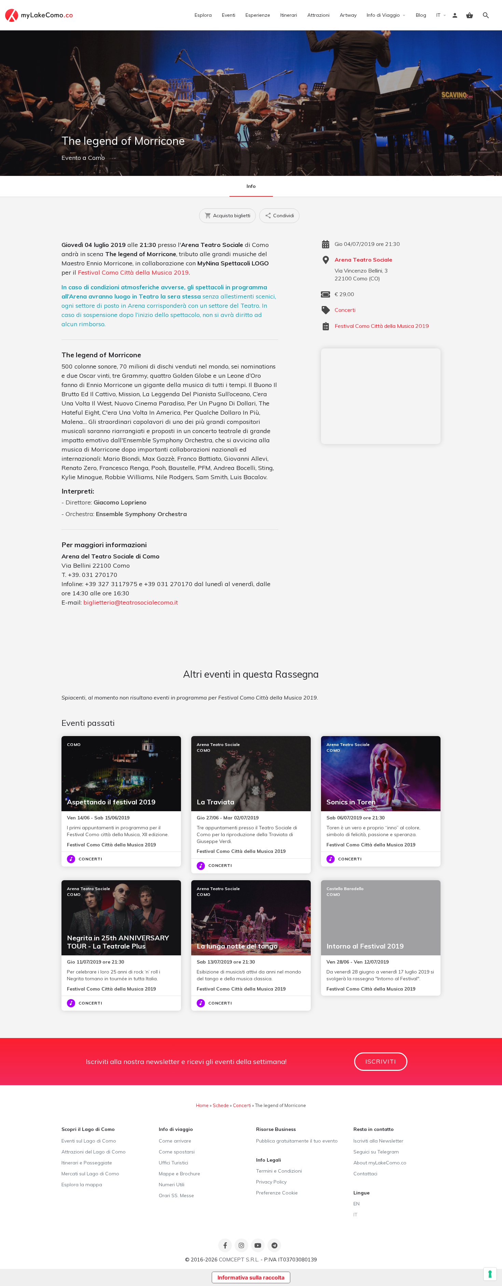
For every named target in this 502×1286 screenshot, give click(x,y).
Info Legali (268, 1160)
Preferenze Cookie (277, 1193)
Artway (348, 15)
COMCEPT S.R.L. (239, 1259)
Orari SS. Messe (176, 1195)
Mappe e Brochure (179, 1174)
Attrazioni (318, 15)
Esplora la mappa (81, 1184)
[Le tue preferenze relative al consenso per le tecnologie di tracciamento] (490, 1274)
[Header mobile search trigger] (486, 15)
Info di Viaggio (383, 15)
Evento (71, 158)
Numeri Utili (171, 1184)
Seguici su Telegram (376, 1152)
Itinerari (288, 15)
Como (96, 158)
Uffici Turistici (173, 1163)
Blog (421, 15)
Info (251, 186)
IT (438, 15)
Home (202, 1105)
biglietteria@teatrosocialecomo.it (130, 602)
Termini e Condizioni (279, 1171)
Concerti (345, 309)
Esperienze (258, 15)
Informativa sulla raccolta (251, 1277)
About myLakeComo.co (379, 1163)
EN (356, 1204)
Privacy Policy (271, 1182)
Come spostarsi (177, 1152)
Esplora (203, 15)
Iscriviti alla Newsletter (378, 1141)
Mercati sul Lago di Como (90, 1174)
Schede (221, 1105)
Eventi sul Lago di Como (88, 1141)
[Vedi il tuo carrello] (469, 15)
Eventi (228, 15)
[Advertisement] (381, 396)
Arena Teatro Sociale (363, 259)
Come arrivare (175, 1141)
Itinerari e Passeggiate (86, 1163)
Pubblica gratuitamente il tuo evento (297, 1141)
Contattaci (365, 1174)
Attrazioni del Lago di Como (93, 1152)
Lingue (361, 1193)
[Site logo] (39, 14)
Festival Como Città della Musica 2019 (133, 272)
